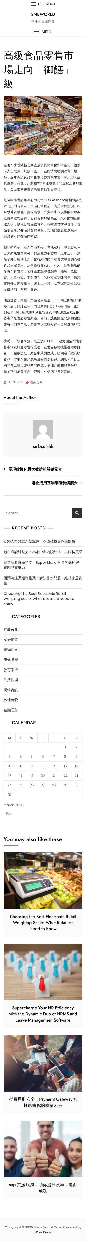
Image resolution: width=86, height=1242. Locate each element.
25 (21, 785)
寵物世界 (11, 649)
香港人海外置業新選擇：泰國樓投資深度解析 (39, 541)
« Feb (8, 813)
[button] (43, 31)
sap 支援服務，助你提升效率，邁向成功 (43, 1188)
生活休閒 (11, 679)
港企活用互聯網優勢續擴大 (55, 483)
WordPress (43, 1232)
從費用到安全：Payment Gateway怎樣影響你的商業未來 (43, 1102)
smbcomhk (43, 446)
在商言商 (36, 382)
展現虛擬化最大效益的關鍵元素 (35, 469)
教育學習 (11, 669)
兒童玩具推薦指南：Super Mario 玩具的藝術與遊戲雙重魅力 (41, 565)
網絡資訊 (11, 689)
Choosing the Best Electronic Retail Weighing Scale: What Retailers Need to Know (39, 598)
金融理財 (11, 710)
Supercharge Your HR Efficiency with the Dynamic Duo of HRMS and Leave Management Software (43, 1014)
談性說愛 (11, 699)
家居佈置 (11, 639)
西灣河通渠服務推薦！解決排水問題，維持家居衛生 (43, 580)
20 (43, 775)
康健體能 (11, 659)
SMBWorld (43, 14)
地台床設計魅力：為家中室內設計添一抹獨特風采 (43, 551)
